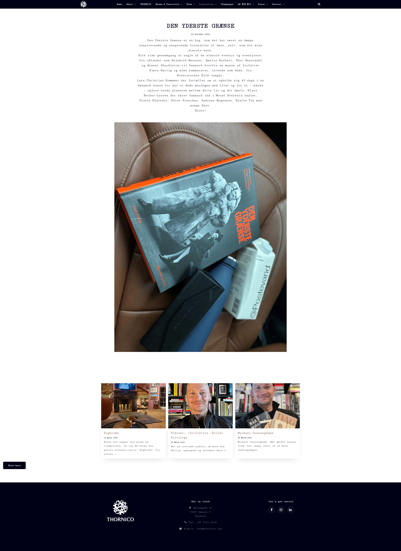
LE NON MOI (245, 4)
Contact (277, 4)
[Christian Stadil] (83, 4)
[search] (319, 4)
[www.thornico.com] (120, 524)
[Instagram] (281, 510)
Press (262, 4)
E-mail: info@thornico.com (202, 528)
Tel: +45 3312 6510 (202, 522)
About (130, 4)
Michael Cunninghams (255, 433)
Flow (190, 4)
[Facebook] (272, 510)
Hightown (111, 433)
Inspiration (207, 4)
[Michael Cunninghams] (267, 405)
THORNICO (145, 4)
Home (119, 4)
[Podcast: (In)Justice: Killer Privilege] (200, 405)
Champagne (227, 4)
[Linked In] (290, 510)
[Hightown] (133, 405)
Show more (14, 465)
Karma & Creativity (168, 4)
